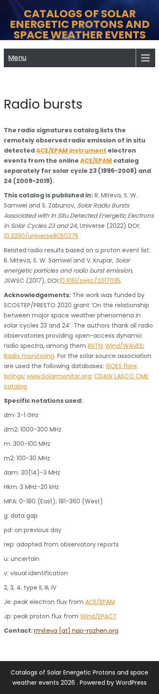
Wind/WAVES (124, 346)
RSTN (95, 346)
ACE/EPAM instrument (71, 150)
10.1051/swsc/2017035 (89, 280)
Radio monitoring (29, 356)
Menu (17, 58)
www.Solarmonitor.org (59, 376)
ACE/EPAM (96, 160)
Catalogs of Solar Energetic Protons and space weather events (80, 24)
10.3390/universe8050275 (41, 236)
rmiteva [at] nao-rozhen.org (76, 630)
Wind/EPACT (98, 616)
